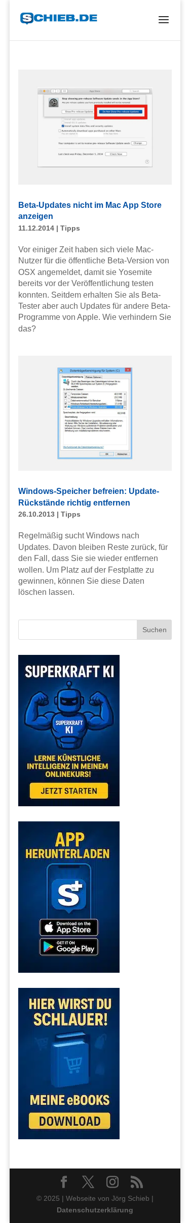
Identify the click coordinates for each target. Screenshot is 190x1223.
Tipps (70, 228)
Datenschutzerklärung (95, 1210)
